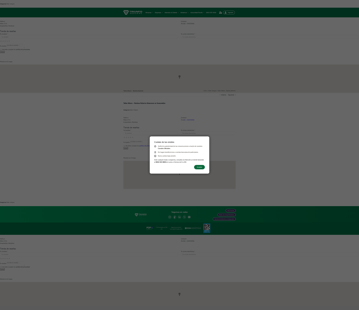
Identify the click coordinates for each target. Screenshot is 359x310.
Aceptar (199, 167)
